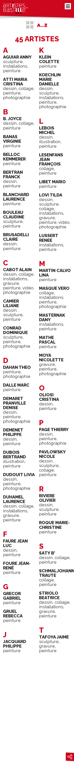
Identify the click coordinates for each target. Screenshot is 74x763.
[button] (68, 6)
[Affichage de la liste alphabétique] (42, 25)
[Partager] (70, 756)
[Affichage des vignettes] (30, 25)
